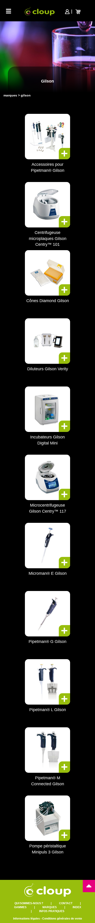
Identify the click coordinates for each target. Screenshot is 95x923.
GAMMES (20, 907)
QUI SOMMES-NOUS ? (29, 903)
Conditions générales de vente (62, 918)
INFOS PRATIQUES (51, 911)
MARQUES (49, 907)
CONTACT (65, 903)
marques (10, 95)
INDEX (77, 907)
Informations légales (26, 918)
